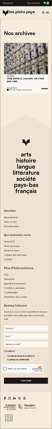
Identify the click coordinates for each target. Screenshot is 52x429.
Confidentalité (11, 292)
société (26, 178)
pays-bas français (26, 187)
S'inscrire (26, 380)
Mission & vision (11, 250)
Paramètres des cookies (15, 296)
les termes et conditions (24, 356)
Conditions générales (14, 288)
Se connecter (34, 3)
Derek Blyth (12, 88)
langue (26, 166)
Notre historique (12, 246)
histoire (26, 160)
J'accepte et (20, 358)
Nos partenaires (11, 226)
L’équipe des (15, 254)
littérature (26, 172)
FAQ (6, 274)
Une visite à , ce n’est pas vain (25, 80)
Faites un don (10, 221)
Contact (8, 259)
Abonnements (11, 217)
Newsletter (8, 3)
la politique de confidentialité (18, 359)
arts (26, 154)
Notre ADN (9, 241)
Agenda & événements (15, 283)
